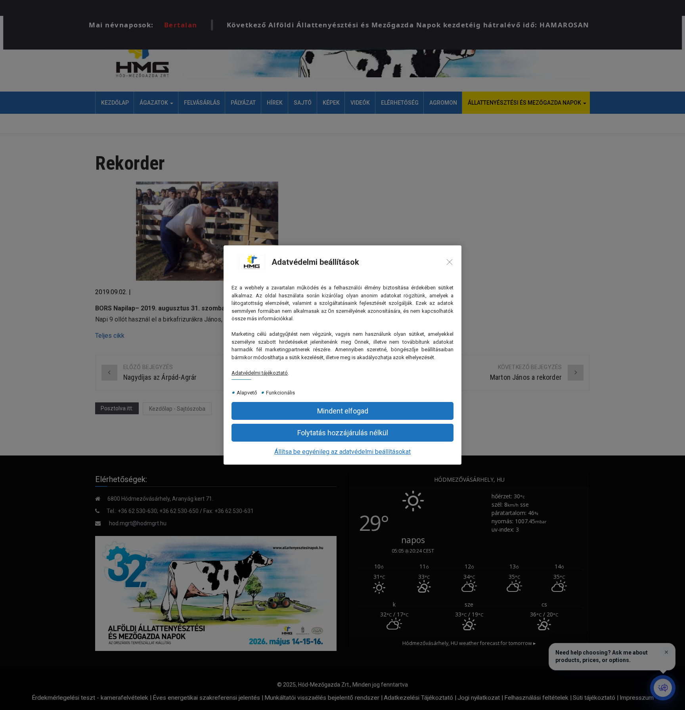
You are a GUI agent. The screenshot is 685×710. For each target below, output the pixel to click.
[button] (342, 411)
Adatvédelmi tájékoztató (260, 373)
